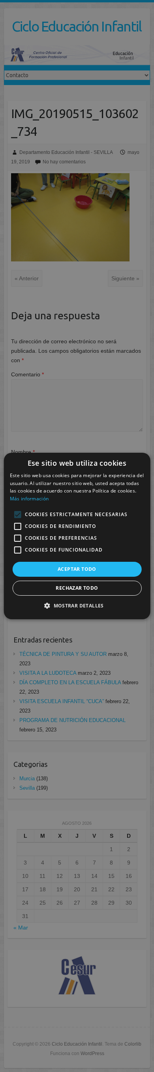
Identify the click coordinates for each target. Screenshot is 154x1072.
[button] (77, 605)
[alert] (77, 536)
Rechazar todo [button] (77, 588)
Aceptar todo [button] (77, 569)
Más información (29, 498)
